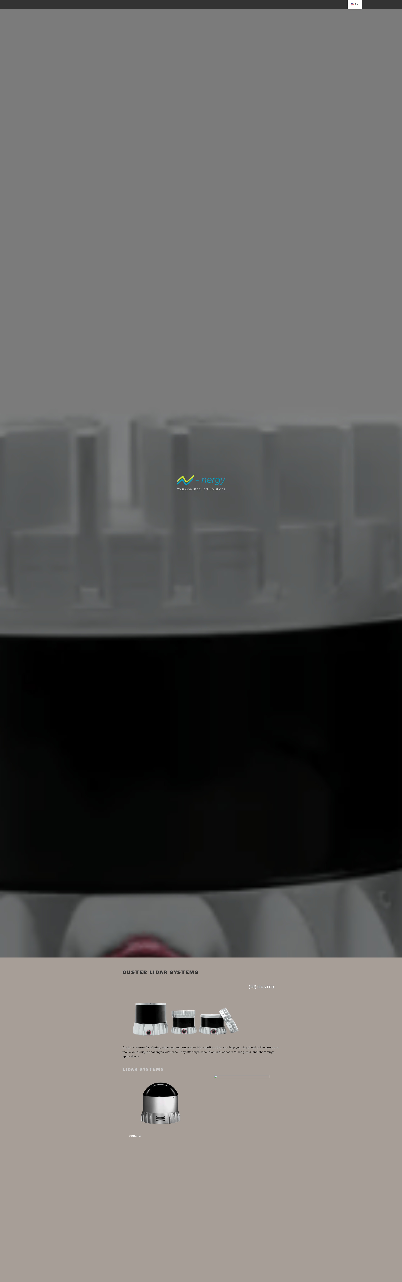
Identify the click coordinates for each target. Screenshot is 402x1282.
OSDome (135, 1136)
